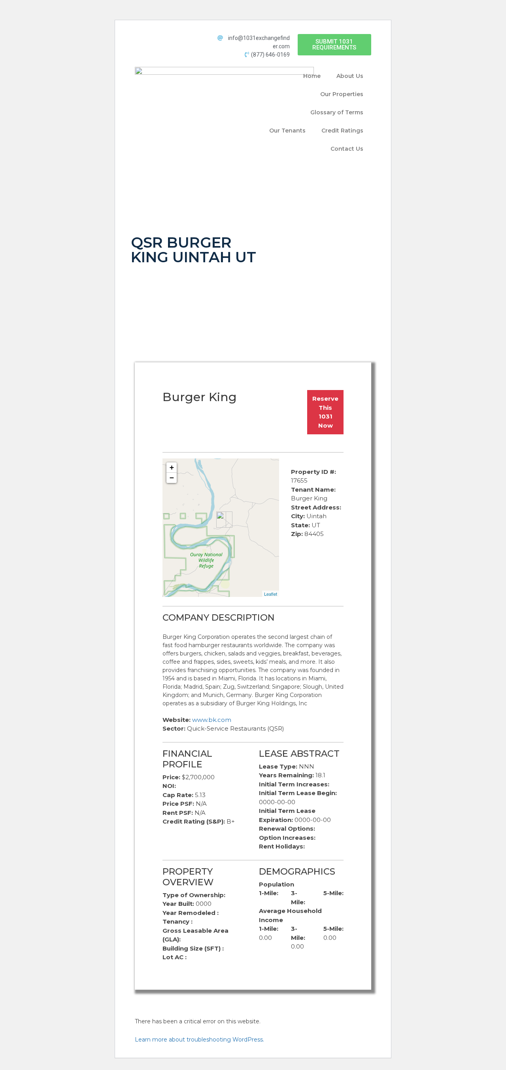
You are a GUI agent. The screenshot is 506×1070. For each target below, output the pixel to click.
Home (312, 76)
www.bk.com (211, 719)
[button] (334, 44)
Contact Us (346, 148)
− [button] (172, 477)
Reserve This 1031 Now (325, 412)
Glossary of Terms (336, 112)
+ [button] (172, 467)
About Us (349, 76)
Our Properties (341, 94)
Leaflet (270, 594)
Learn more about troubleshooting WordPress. (199, 1039)
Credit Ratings (342, 130)
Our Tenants (287, 130)
